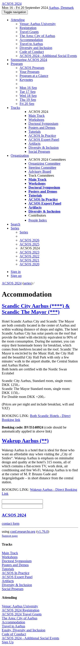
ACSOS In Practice (42, 135)
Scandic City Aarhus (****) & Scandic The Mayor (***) (36, 309)
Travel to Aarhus (31, 44)
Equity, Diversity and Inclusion (23, 630)
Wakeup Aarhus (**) (25, 441)
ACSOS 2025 (29, 244)
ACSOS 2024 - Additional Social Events (48, 56)
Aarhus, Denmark (61, 8)
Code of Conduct (32, 52)
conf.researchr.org (22, 531)
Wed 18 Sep (28, 96)
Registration (28, 28)
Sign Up (8, 642)
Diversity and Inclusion (36, 48)
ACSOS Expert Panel (43, 139)
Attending (18, 20)
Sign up (16, 276)
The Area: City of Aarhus (37, 36)
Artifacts (34, 143)
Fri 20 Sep (27, 104)
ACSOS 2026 (29, 240)
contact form (10, 523)
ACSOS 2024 (12, 283)
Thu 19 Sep (28, 100)
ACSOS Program (32, 68)
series (27, 283)
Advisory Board (39, 171)
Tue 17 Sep (28, 92)
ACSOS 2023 (29, 252)
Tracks (15, 108)
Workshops (36, 119)
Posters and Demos (41, 127)
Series (24, 232)
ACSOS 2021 (29, 260)
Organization (20, 155)
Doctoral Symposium (43, 123)
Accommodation (31, 40)
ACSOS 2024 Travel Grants (22, 614)
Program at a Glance (34, 76)
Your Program (29, 72)
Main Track (36, 115)
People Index (37, 220)
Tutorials (34, 131)
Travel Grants (29, 32)
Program (17, 64)
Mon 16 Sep (28, 88)
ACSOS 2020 (29, 264)
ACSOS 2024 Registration (20, 610)
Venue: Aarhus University (38, 24)
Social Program (39, 151)
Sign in (16, 272)
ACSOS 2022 (29, 256)
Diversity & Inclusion (43, 147)
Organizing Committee (44, 163)
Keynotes (26, 80)
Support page (10, 535)
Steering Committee (42, 167)
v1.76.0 (42, 531)
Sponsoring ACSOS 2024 (29, 60)
